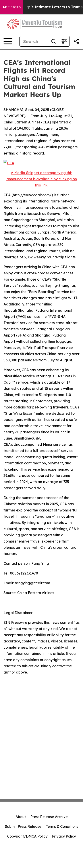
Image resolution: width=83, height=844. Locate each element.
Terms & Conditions (62, 826)
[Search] (53, 41)
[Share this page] (76, 41)
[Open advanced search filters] (64, 41)
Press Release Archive (49, 816)
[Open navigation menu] (8, 41)
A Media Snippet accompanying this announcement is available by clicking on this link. (41, 178)
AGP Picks (12, 7)
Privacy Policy (64, 836)
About (20, 816)
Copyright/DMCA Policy (27, 836)
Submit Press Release (23, 826)
